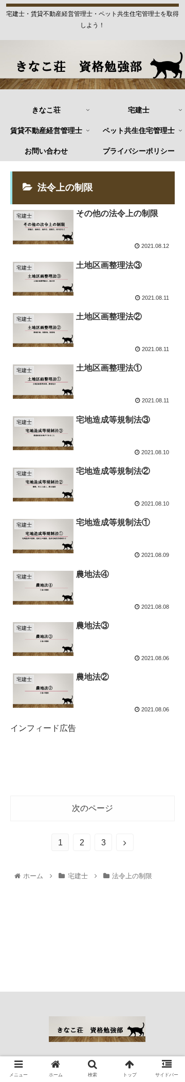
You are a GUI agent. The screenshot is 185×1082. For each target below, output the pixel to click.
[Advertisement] (92, 766)
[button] (165, 910)
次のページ (92, 808)
